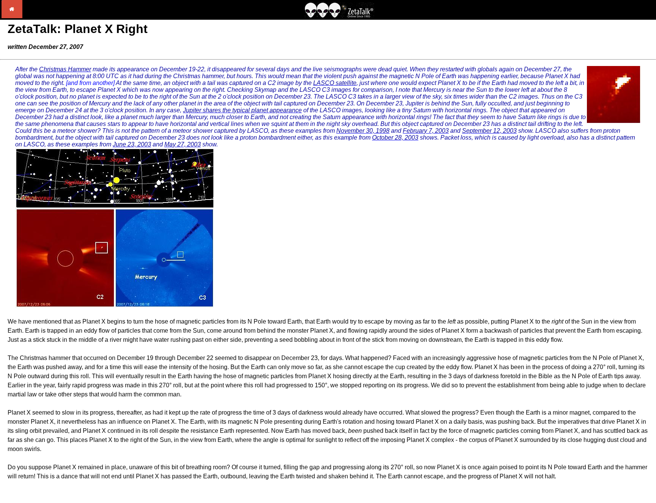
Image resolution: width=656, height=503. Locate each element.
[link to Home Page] (12, 16)
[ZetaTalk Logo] (339, 16)
